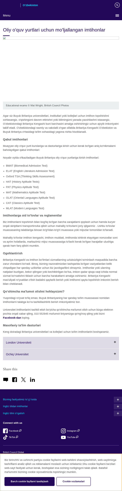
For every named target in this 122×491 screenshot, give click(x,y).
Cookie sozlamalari (74, 481)
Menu (6, 15)
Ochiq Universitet (24, 356)
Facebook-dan (12, 317)
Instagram (72, 431)
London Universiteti (26, 344)
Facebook (14, 431)
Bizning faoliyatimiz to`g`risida (20, 399)
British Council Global (13, 452)
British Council (10, 5)
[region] (61, 472)
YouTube (71, 437)
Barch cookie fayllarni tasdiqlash (29, 481)
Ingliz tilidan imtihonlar (15, 406)
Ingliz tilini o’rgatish (13, 413)
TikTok (12, 437)
